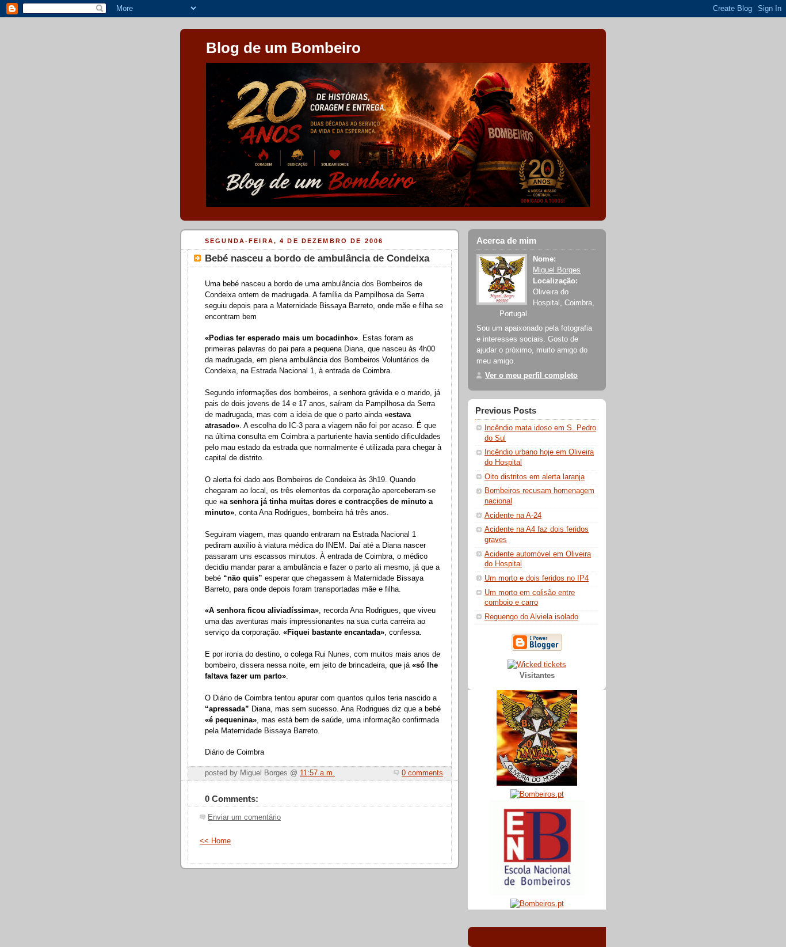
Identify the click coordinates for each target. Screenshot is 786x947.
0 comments (422, 773)
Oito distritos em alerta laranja (534, 477)
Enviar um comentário (244, 817)
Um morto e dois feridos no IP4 (536, 578)
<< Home (215, 841)
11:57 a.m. (317, 773)
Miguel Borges (557, 270)
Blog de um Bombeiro (283, 47)
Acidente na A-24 (512, 516)
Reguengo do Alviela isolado (531, 617)
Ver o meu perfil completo (531, 376)
